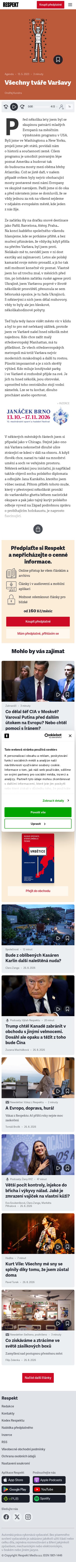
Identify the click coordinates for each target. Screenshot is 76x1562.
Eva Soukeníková (15, 1203)
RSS (4, 1442)
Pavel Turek (12, 1282)
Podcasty (15, 1020)
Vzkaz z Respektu (34, 1102)
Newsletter (16, 1102)
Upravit (36, 823)
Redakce (8, 1406)
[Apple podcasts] (49, 1480)
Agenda (9, 74)
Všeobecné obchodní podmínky (23, 1449)
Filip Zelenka (12, 1360)
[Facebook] (6, 1520)
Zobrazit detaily (53, 800)
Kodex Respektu (13, 1421)
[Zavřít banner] (70, 735)
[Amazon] (16, 1499)
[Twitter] (17, 1520)
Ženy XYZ (27, 1179)
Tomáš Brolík (12, 1126)
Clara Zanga (12, 968)
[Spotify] (49, 1499)
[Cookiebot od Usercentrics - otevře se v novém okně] (46, 735)
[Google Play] (16, 1489)
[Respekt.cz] (11, 4)
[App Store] (16, 1480)
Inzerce (7, 1435)
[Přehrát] (14, 107)
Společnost (12, 949)
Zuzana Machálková (17, 1049)
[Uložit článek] (58, 59)
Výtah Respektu (31, 1020)
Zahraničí (10, 705)
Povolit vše (38, 812)
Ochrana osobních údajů (19, 1456)
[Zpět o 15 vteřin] (6, 107)
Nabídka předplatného (17, 1428)
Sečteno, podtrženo (35, 1334)
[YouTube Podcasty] (49, 1489)
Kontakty (8, 1414)
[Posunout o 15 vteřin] (22, 107)
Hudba (9, 1258)
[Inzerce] (38, 416)
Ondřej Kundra (13, 93)
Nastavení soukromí (16, 1463)
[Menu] (70, 4)
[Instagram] (28, 1520)
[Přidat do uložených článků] (67, 695)
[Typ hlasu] (61, 107)
